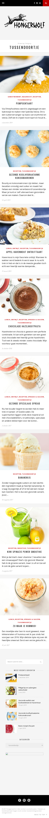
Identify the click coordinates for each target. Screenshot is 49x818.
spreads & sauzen (36, 320)
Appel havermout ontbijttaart (24, 252)
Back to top (39, 815)
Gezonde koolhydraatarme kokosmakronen (24, 176)
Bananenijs (24, 477)
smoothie (21, 548)
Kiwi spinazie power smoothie (24, 551)
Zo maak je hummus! (24, 626)
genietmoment (14, 97)
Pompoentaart (24, 103)
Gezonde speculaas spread (24, 403)
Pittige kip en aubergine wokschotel (27, 689)
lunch (9, 248)
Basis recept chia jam (26, 726)
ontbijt (15, 248)
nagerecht (27, 97)
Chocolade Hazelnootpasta (24, 326)
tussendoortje (25, 100)
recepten (37, 97)
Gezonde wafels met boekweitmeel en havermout (29, 701)
